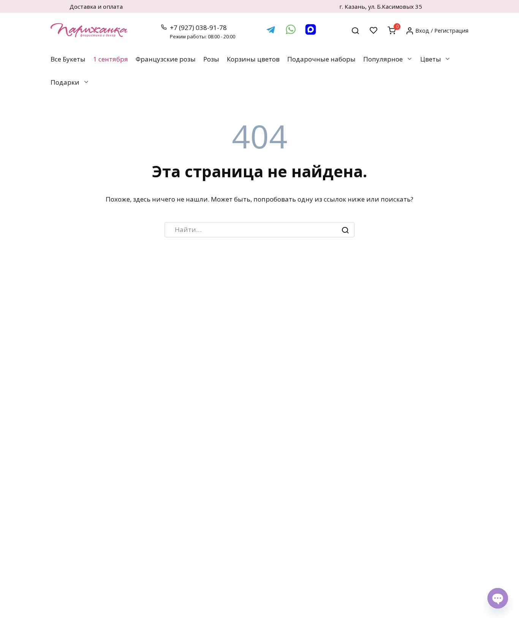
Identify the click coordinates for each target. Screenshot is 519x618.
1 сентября (110, 59)
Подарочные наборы (321, 59)
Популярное (383, 59)
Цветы (430, 59)
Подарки (65, 82)
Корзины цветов (253, 59)
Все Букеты (68, 59)
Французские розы (166, 59)
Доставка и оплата (96, 6)
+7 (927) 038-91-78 (202, 32)
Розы (211, 59)
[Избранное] (374, 30)
